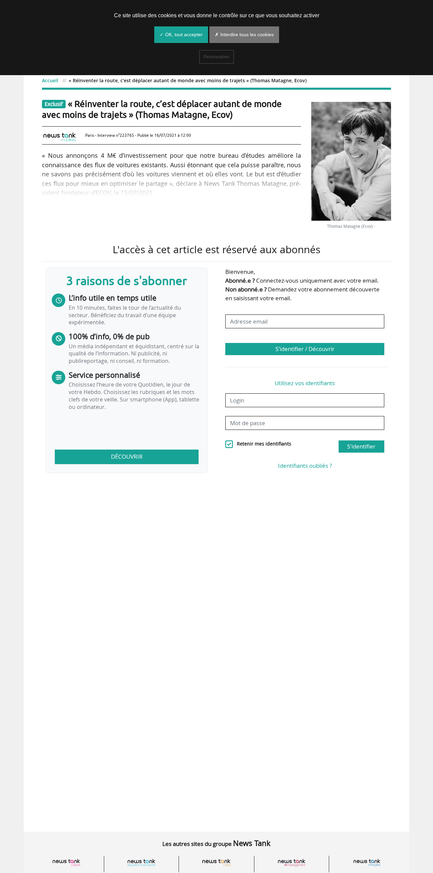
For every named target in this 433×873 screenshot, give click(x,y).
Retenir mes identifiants (264, 444)
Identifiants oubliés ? (305, 466)
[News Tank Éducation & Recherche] (141, 863)
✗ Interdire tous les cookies (244, 34)
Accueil (50, 80)
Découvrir (127, 456)
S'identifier (361, 446)
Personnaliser (216, 56)
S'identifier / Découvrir (305, 349)
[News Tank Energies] (366, 863)
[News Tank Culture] (66, 863)
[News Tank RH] (291, 863)
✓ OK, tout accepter (181, 34)
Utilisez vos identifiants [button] (305, 383)
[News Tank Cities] (216, 863)
